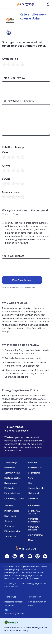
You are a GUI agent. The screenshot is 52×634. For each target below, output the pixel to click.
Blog (30, 483)
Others (31, 540)
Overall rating (10, 58)
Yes (6, 214)
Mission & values (11, 510)
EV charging (9, 488)
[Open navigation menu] (4, 4)
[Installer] (9, 32)
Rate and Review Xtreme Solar (33, 16)
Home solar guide (36, 488)
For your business (12, 493)
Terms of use (10, 596)
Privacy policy (34, 596)
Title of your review (13, 77)
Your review (18, 100)
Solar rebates (34, 472)
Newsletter (33, 498)
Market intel (33, 493)
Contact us (9, 526)
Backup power (11, 483)
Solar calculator (35, 467)
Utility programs (35, 535)
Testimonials (10, 536)
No (17, 214)
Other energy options (14, 498)
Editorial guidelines (12, 531)
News (30, 478)
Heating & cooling (12, 478)
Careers (8, 521)
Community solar (12, 472)
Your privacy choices (14, 613)
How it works (10, 516)
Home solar (9, 467)
